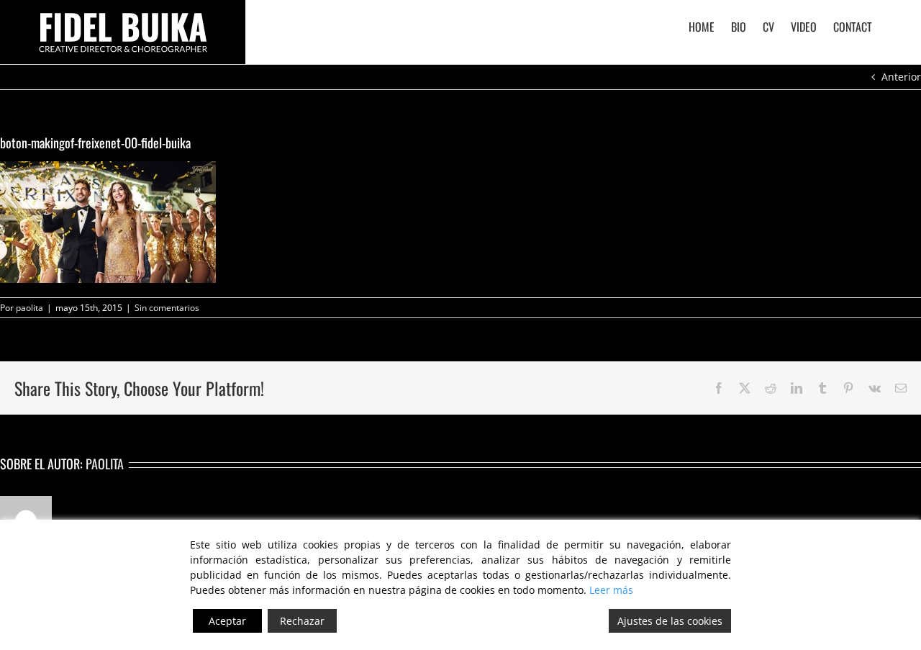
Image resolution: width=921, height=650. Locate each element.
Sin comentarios (167, 308)
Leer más (611, 590)
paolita (29, 308)
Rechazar (302, 621)
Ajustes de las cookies (669, 621)
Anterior (901, 76)
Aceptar (227, 621)
